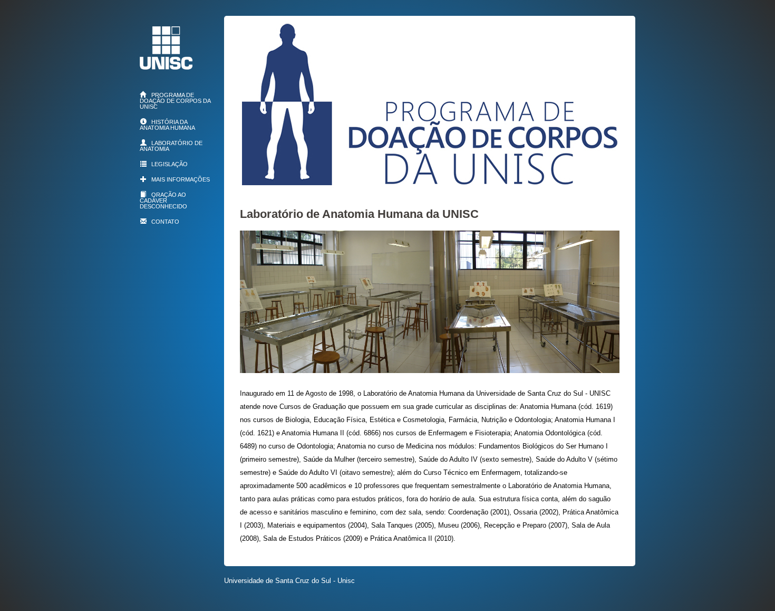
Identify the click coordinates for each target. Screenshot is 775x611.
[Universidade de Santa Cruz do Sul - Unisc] (166, 65)
